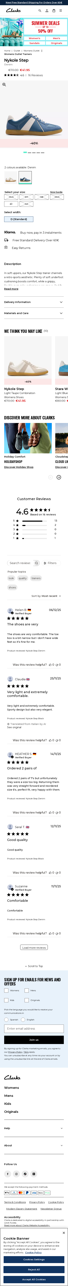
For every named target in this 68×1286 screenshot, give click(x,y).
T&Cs (26, 1052)
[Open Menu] (61, 10)
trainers (36, 578)
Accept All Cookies (34, 1279)
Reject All (34, 1269)
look (11, 578)
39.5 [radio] (56, 197)
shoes (12, 587)
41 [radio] (11, 204)
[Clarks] (13, 10)
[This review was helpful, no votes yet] (50, 664)
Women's (34, 38)
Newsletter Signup (51, 1208)
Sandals (34, 43)
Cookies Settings (34, 1259)
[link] (28, 371)
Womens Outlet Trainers (18, 54)
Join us (34, 1039)
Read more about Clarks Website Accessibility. (27, 1225)
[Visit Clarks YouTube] (33, 1173)
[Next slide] (59, 477)
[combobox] (46, 596)
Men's (56, 38)
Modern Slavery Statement (21, 1208)
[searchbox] (20, 563)
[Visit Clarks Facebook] (7, 1173)
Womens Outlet (32, 50)
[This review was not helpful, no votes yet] (57, 664)
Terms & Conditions (15, 1202)
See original (14, 727)
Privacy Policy (15, 1052)
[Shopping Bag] (54, 10)
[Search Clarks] (40, 10)
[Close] (64, 1233)
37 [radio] (26, 197)
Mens (33, 990)
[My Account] (47, 10)
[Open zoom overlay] (4, 84)
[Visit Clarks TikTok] (25, 1173)
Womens (14, 990)
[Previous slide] (50, 477)
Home (7, 50)
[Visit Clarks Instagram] (16, 1173)
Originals (56, 43)
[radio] (10, 183)
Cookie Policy (56, 1202)
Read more (11, 288)
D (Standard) (19, 219)
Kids (12, 1000)
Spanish (14, 1019)
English (30, 1019)
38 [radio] (41, 197)
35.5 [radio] (11, 197)
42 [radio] (26, 204)
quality (23, 578)
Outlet (17, 50)
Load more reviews (34, 947)
